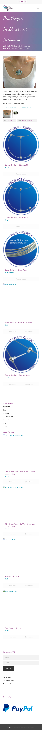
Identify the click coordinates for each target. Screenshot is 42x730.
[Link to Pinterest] (22, 1)
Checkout (6, 413)
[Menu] (38, 7)
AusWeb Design (31, 727)
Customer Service (8, 416)
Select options (22, 174)
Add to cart (13, 481)
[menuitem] (38, 7)
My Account (6, 406)
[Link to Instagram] (25, 1)
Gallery (5, 426)
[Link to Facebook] (19, 1)
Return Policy (7, 677)
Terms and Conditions (9, 684)
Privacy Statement (8, 420)
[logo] (17, 8)
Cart (4, 410)
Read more (13, 331)
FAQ (4, 423)
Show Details (29, 331)
